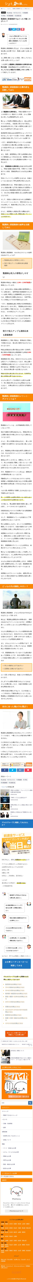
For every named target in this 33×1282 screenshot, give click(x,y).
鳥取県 (2, 1244)
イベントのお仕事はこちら (14, 1023)
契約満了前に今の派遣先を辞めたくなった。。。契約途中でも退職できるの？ (17, 1045)
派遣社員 (18, 15)
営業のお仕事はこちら (12, 1006)
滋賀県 (2, 1240)
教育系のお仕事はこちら (13, 1015)
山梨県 (19, 1232)
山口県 (19, 1244)
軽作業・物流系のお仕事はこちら (16, 993)
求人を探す (10, 1259)
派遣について (7, 1139)
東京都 (23, 1227)
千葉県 (19, 1227)
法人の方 (23, 1259)
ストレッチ (5, 1111)
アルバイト (18, 12)
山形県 (23, 1223)
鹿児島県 (28, 1250)
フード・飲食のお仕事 (9, 1148)
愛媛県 (2, 1246)
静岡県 (6, 1236)
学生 (4, 15)
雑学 (4, 1127)
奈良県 (19, 1240)
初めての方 (3, 1259)
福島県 (28, 1223)
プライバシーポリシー (19, 1266)
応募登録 (3, 1261)
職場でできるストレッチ (10, 1115)
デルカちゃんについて (16, 1211)
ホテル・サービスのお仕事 (11, 1152)
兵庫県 (15, 1240)
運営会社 (3, 1266)
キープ (28, 1259)
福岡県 (2, 1250)
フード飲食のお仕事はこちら (14, 987)
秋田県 (19, 1223)
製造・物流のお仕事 (9, 1164)
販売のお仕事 (7, 1168)
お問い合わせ (4, 1267)
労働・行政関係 (7, 1123)
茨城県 (2, 1227)
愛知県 (11, 1236)
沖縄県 (2, 1252)
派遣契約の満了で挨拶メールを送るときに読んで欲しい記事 (14, 1041)
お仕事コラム (17, 1259)
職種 (3, 1144)
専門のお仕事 (7, 1160)
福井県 (15, 1232)
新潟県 (2, 1232)
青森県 (6, 1223)
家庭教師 (10, 15)
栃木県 (6, 1227)
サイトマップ (9, 1266)
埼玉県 (15, 1227)
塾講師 (26, 12)
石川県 (11, 1232)
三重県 (15, 1236)
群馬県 (11, 1227)
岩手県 (11, 1223)
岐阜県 (2, 1236)
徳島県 (23, 1244)
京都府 (6, 1240)
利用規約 (28, 1266)
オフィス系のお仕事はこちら (14, 1002)
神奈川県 (28, 1227)
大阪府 (11, 1240)
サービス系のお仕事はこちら (14, 990)
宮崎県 (23, 1250)
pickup (10, 12)
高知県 (6, 1246)
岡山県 (11, 1244)
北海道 (2, 1223)
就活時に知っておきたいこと (11, 1135)
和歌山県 (24, 1240)
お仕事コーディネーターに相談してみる (16, 963)
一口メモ (3, 12)
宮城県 (15, 1223)
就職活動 (4, 1131)
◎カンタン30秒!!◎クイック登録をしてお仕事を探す (16, 1034)
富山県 (6, 1232)
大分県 (19, 1250)
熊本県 (15, 1250)
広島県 (15, 1244)
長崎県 (11, 1250)
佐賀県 (6, 1250)
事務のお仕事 (7, 1156)
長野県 (23, 1232)
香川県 (28, 1244)
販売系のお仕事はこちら (13, 984)
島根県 (6, 1244)
